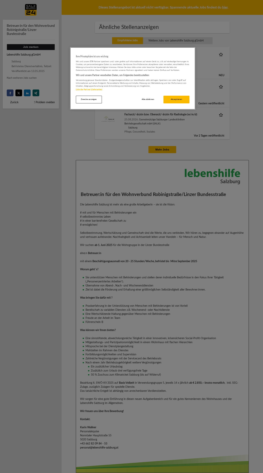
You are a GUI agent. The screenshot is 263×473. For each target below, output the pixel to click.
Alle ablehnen (148, 99)
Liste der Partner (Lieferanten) (89, 90)
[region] (132, 78)
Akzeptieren (176, 99)
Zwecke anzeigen (89, 99)
